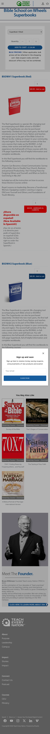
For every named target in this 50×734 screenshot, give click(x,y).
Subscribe (25, 378)
